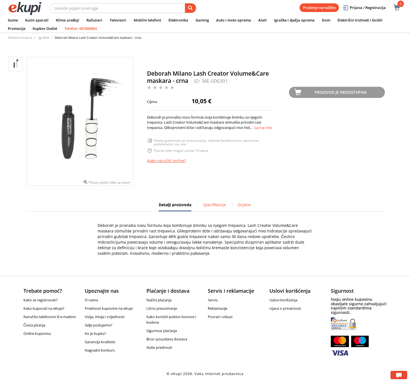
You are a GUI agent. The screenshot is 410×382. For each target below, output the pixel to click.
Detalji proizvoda (175, 207)
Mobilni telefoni (147, 20)
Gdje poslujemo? (98, 325)
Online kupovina (37, 333)
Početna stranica (20, 37)
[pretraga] (190, 8)
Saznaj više (263, 127)
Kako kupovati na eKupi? (43, 308)
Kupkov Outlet (45, 28)
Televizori (118, 20)
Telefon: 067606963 (80, 28)
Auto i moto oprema (233, 20)
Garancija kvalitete (100, 341)
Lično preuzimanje (161, 308)
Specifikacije (214, 204)
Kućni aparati (37, 20)
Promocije (16, 28)
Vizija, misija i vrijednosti (104, 316)
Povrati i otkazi (220, 316)
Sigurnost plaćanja (161, 330)
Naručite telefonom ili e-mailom (49, 316)
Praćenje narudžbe (319, 7)
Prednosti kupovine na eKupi (109, 308)
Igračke (43, 37)
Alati (262, 20)
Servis (213, 299)
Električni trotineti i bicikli (359, 20)
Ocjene (244, 204)
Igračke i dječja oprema (294, 20)
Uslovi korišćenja (283, 299)
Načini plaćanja (159, 299)
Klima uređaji (67, 20)
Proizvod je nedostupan (340, 92)
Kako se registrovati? (40, 299)
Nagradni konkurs (100, 350)
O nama (91, 299)
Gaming (202, 20)
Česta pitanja (34, 325)
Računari (94, 20)
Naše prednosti (159, 347)
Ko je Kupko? (95, 333)
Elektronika (178, 20)
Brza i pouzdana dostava (166, 339)
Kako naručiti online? (166, 160)
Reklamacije (217, 308)
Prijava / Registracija (368, 7)
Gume (13, 20)
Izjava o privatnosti (285, 308)
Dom (326, 20)
